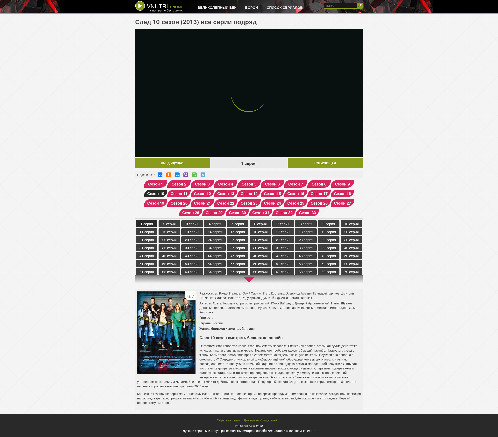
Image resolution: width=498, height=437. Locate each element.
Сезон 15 (272, 193)
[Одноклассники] (168, 174)
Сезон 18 (342, 193)
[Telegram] (203, 174)
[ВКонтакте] (160, 174)
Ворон (251, 7)
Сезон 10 (155, 193)
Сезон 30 (237, 212)
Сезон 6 (272, 184)
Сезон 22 (225, 203)
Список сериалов (285, 7)
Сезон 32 (284, 212)
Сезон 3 (202, 184)
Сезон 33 (307, 212)
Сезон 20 (179, 203)
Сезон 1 (155, 184)
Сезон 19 (155, 203)
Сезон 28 (190, 212)
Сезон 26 (319, 203)
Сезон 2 (179, 184)
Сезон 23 (249, 203)
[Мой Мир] (177, 174)
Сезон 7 (295, 184)
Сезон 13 (225, 193)
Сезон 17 (319, 193)
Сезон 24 (272, 203)
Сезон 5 (249, 184)
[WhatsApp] (194, 174)
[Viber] (185, 174)
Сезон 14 (249, 193)
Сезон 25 (295, 203)
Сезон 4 (225, 184)
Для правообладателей (260, 420)
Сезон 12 (202, 193)
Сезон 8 (319, 184)
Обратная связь (228, 420)
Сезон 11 (179, 193)
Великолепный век (217, 7)
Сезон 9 (342, 184)
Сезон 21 (202, 203)
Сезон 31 (260, 212)
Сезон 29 (214, 212)
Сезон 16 (295, 193)
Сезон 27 (342, 203)
